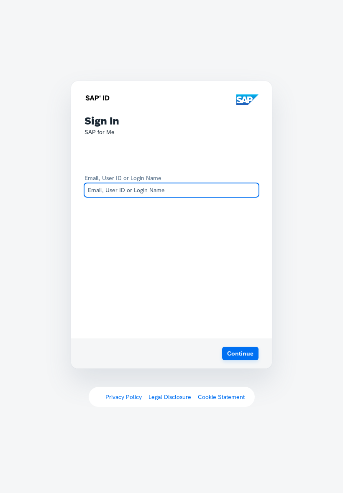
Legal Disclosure (169, 397)
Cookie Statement (221, 397)
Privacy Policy (123, 397)
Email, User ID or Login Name (122, 178)
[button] (240, 353)
